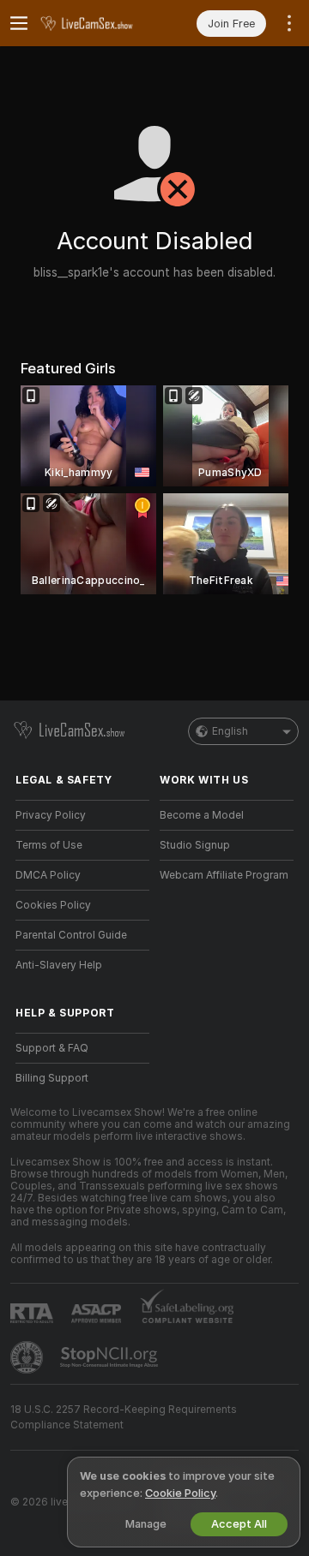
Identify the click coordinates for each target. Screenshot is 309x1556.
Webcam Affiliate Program (224, 875)
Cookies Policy (53, 905)
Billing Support (51, 1078)
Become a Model (202, 815)
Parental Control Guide (71, 935)
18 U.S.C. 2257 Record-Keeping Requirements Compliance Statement (123, 1417)
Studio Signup (195, 845)
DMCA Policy (48, 875)
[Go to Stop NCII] (110, 1357)
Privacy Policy (50, 815)
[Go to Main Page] (96, 23)
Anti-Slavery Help (58, 965)
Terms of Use (48, 845)
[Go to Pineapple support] (28, 1357)
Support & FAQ (51, 1048)
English (230, 731)
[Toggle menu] (19, 23)
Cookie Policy (180, 1493)
